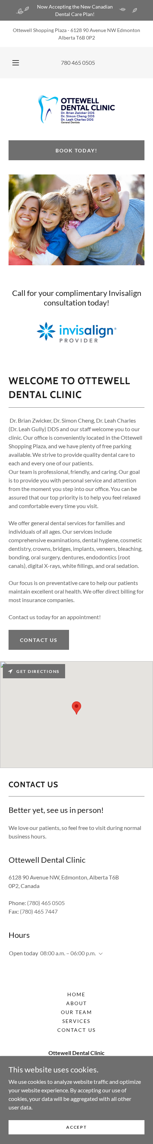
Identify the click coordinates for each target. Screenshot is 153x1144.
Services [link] (76, 1021)
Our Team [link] (76, 1012)
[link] (76, 109)
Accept (76, 1127)
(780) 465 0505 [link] (46, 902)
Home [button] (76, 994)
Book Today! (76, 150)
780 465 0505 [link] (78, 62)
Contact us (39, 640)
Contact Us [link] (76, 1030)
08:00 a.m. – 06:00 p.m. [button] (68, 953)
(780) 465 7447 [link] (39, 911)
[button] (16, 63)
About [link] (76, 1003)
